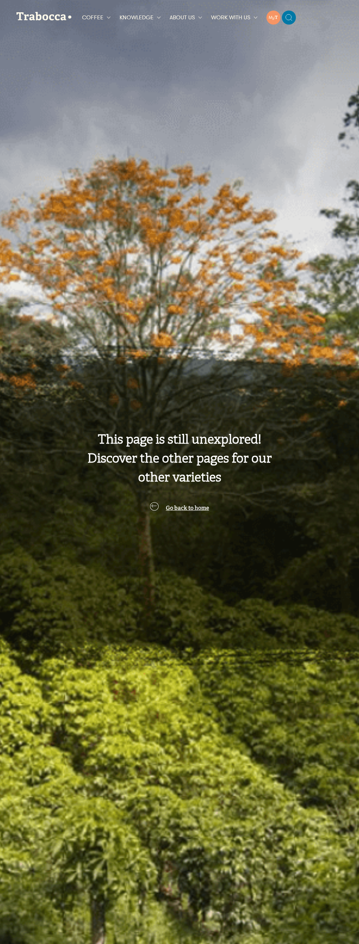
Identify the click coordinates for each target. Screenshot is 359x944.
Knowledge (137, 17)
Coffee (92, 17)
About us (182, 17)
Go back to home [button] (187, 508)
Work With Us (230, 17)
